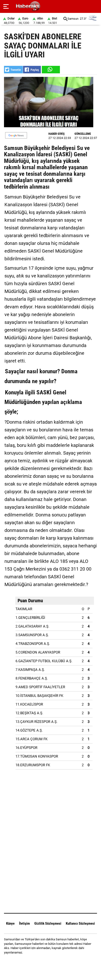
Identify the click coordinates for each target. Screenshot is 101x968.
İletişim (24, 923)
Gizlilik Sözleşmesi (47, 923)
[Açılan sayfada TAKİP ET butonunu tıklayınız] (16, 135)
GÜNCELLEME (82, 133)
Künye (10, 923)
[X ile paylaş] (13, 69)
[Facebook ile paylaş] (32, 69)
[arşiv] (65, 19)
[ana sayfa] (95, 6)
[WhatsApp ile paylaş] (50, 69)
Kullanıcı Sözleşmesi (80, 923)
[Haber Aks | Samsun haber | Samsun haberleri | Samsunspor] (50, 6)
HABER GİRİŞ (56, 133)
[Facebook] (44, 961)
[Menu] (6, 6)
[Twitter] (56, 961)
